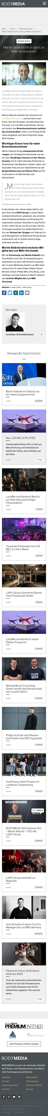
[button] (4, 293)
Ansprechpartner (10, 1085)
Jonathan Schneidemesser (20, 334)
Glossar (29, 1089)
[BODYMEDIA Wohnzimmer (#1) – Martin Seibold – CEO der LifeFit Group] (24, 811)
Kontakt (5, 1081)
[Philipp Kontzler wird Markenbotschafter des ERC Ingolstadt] (24, 718)
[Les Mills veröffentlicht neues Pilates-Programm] (24, 622)
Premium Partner (34, 1085)
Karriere (6, 1089)
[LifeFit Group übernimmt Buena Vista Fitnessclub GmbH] (24, 575)
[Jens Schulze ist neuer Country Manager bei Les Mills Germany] (24, 907)
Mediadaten (31, 1077)
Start (4, 29)
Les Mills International (12, 118)
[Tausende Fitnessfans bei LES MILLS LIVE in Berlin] (24, 529)
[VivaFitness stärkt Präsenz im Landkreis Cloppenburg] (24, 764)
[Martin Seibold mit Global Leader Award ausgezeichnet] (24, 374)
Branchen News (26, 29)
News (12, 29)
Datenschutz (20, 1112)
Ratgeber (6, 1077)
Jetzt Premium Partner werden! (24, 1044)
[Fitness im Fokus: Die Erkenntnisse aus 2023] (24, 954)
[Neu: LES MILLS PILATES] (24, 421)
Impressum (6, 1112)
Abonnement (32, 1081)
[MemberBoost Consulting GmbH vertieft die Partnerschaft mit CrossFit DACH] (24, 668)
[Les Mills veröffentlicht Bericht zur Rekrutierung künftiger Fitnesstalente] (24, 479)
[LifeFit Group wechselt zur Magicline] (24, 861)
